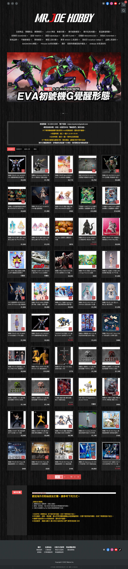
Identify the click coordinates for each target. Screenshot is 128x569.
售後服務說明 (59, 552)
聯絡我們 (39, 549)
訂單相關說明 (48, 552)
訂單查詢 (48, 549)
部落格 (39, 552)
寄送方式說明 (59, 549)
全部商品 (48, 547)
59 (71, 477)
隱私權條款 (70, 549)
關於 (39, 547)
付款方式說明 (59, 547)
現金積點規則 (71, 547)
